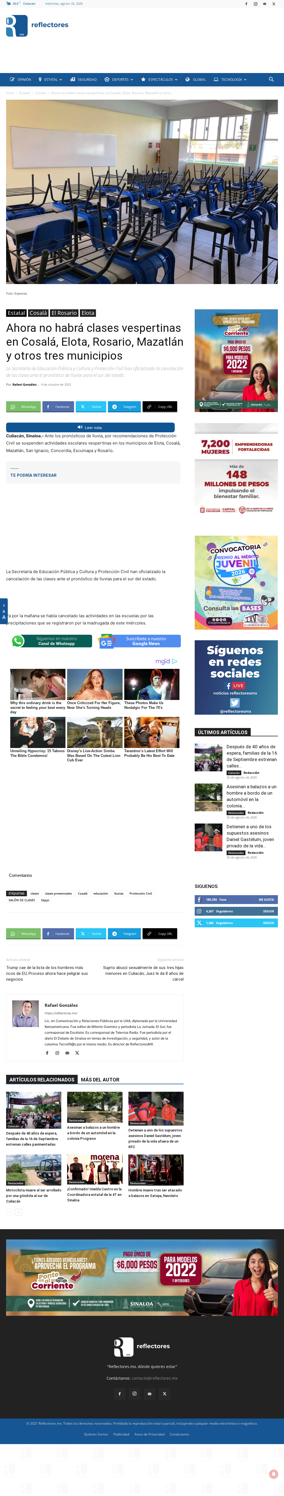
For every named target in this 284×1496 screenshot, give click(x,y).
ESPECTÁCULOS (160, 79)
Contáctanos (179, 1434)
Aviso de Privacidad (149, 1434)
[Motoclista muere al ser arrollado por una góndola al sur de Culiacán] (33, 1170)
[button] (271, 80)
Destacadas (76, 1120)
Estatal (24, 93)
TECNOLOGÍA (231, 79)
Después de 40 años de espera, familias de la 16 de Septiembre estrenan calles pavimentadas (32, 1138)
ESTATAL (51, 79)
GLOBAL (199, 79)
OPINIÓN (24, 79)
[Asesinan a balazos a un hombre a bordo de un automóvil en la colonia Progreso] (94, 1107)
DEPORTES (120, 79)
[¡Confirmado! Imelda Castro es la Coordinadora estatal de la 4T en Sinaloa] (94, 1169)
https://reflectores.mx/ (61, 1013)
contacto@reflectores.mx (155, 1378)
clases (35, 893)
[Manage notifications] (273, 1474)
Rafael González (24, 384)
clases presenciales (58, 893)
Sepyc (45, 900)
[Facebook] (246, 3)
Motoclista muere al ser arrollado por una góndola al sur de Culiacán (33, 1195)
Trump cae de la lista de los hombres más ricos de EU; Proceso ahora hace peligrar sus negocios (47, 973)
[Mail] (264, 3)
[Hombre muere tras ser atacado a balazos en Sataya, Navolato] (156, 1170)
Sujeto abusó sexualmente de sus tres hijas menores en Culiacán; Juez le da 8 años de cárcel (143, 973)
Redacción (251, 772)
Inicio (10, 93)
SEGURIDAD (87, 79)
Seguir (268, 911)
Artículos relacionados (41, 1080)
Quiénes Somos (96, 1434)
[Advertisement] (107, 60)
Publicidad (121, 1434)
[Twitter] (274, 3)
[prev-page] (9, 1212)
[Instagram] (255, 3)
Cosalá (40, 93)
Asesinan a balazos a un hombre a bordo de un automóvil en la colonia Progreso (93, 1133)
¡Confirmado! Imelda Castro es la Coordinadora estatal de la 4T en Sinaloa (94, 1194)
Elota (88, 313)
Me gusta (266, 899)
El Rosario (64, 313)
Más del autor (100, 1080)
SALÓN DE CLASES (22, 900)
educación (100, 893)
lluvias (118, 893)
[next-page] (18, 1212)
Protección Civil (141, 893)
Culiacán (13, 1126)
